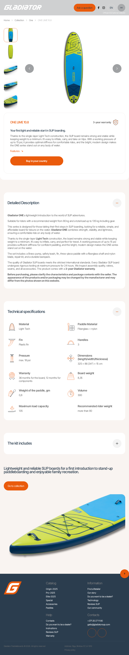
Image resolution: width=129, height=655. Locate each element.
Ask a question (85, 7)
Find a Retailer (94, 589)
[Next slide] (117, 68)
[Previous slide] (29, 68)
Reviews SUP (93, 604)
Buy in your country (36, 160)
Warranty (50, 635)
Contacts (50, 620)
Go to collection (16, 485)
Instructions (51, 628)
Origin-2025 (52, 589)
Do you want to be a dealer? (100, 596)
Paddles (49, 607)
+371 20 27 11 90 (95, 620)
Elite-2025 (51, 596)
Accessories (51, 604)
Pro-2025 (50, 592)
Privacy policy (69, 650)
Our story (91, 592)
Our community (94, 607)
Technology (92, 600)
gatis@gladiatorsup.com (98, 624)
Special (49, 600)
